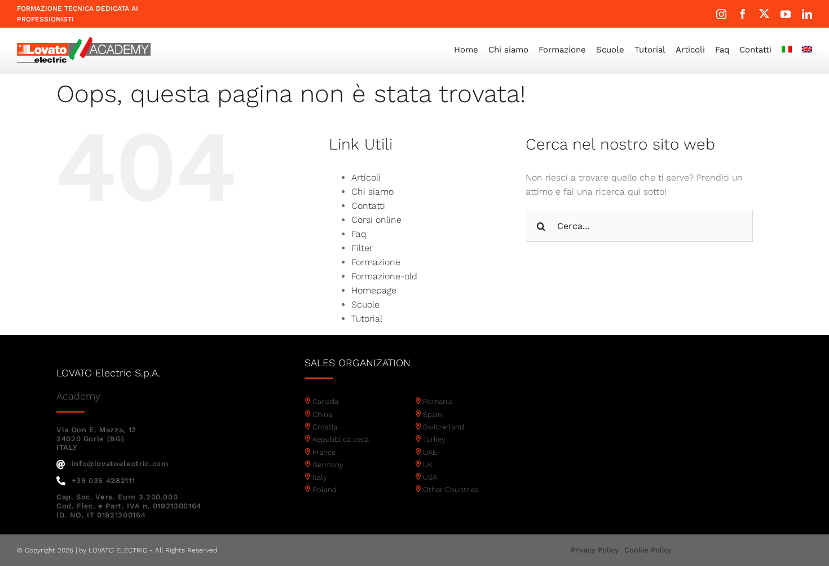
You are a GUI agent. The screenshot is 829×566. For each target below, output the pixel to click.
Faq (359, 234)
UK (428, 464)
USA (430, 477)
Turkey (434, 439)
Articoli (366, 177)
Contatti (368, 205)
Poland (324, 489)
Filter (362, 248)
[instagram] (721, 14)
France (324, 452)
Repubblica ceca (340, 439)
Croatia (324, 427)
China (322, 414)
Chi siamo (372, 191)
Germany (327, 464)
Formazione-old (384, 276)
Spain (432, 414)
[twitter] (764, 13)
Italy (319, 477)
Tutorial (366, 318)
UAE (430, 452)
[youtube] (786, 14)
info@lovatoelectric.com (120, 463)
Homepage (373, 290)
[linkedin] (807, 14)
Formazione (375, 262)
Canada (325, 401)
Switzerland (443, 427)
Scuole (365, 304)
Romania (438, 401)
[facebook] (743, 14)
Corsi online (376, 219)
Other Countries (451, 489)
